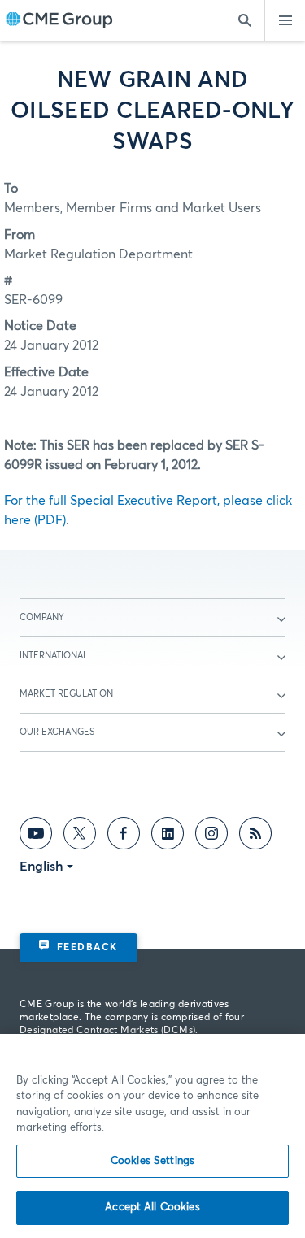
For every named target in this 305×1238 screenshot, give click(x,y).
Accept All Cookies (152, 1207)
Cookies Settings (152, 1161)
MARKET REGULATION (66, 693)
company (42, 617)
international (54, 655)
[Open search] (244, 20)
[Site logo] (59, 21)
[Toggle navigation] (284, 20)
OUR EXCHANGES (57, 732)
